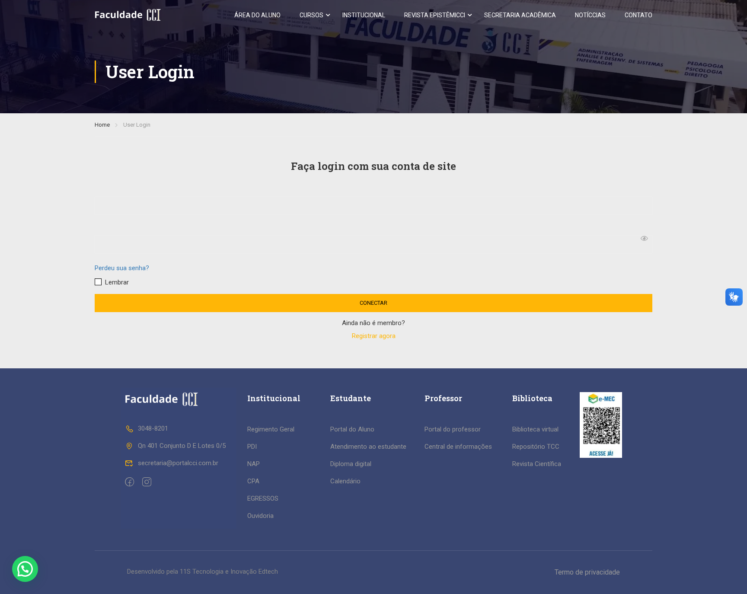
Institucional (363, 15)
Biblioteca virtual (535, 429)
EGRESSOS (262, 498)
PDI (252, 446)
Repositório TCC (535, 446)
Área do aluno (257, 15)
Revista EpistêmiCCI (434, 15)
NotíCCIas (590, 15)
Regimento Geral (270, 429)
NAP (253, 464)
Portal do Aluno (352, 429)
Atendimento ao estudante (368, 446)
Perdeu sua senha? (122, 268)
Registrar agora (374, 336)
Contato (638, 15)
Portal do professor (453, 429)
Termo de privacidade (587, 572)
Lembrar (116, 282)
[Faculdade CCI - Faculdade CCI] (128, 15)
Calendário (345, 481)
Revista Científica (536, 464)
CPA (253, 481)
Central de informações (458, 446)
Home (102, 124)
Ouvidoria (260, 516)
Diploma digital (350, 464)
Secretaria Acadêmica (520, 15)
